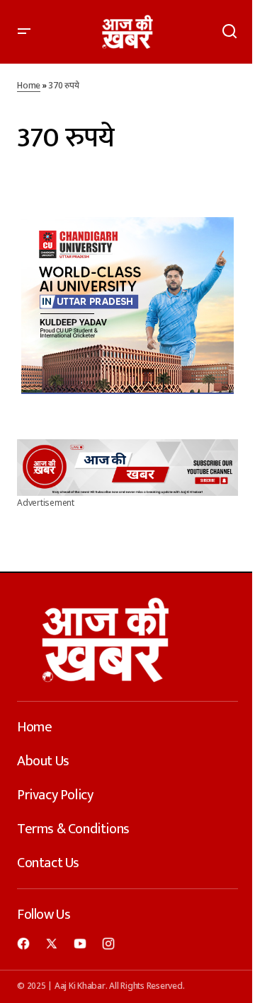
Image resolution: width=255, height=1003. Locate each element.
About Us (43, 761)
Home (28, 86)
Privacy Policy (55, 795)
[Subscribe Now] (127, 467)
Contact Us (48, 862)
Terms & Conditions (73, 829)
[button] (24, 32)
